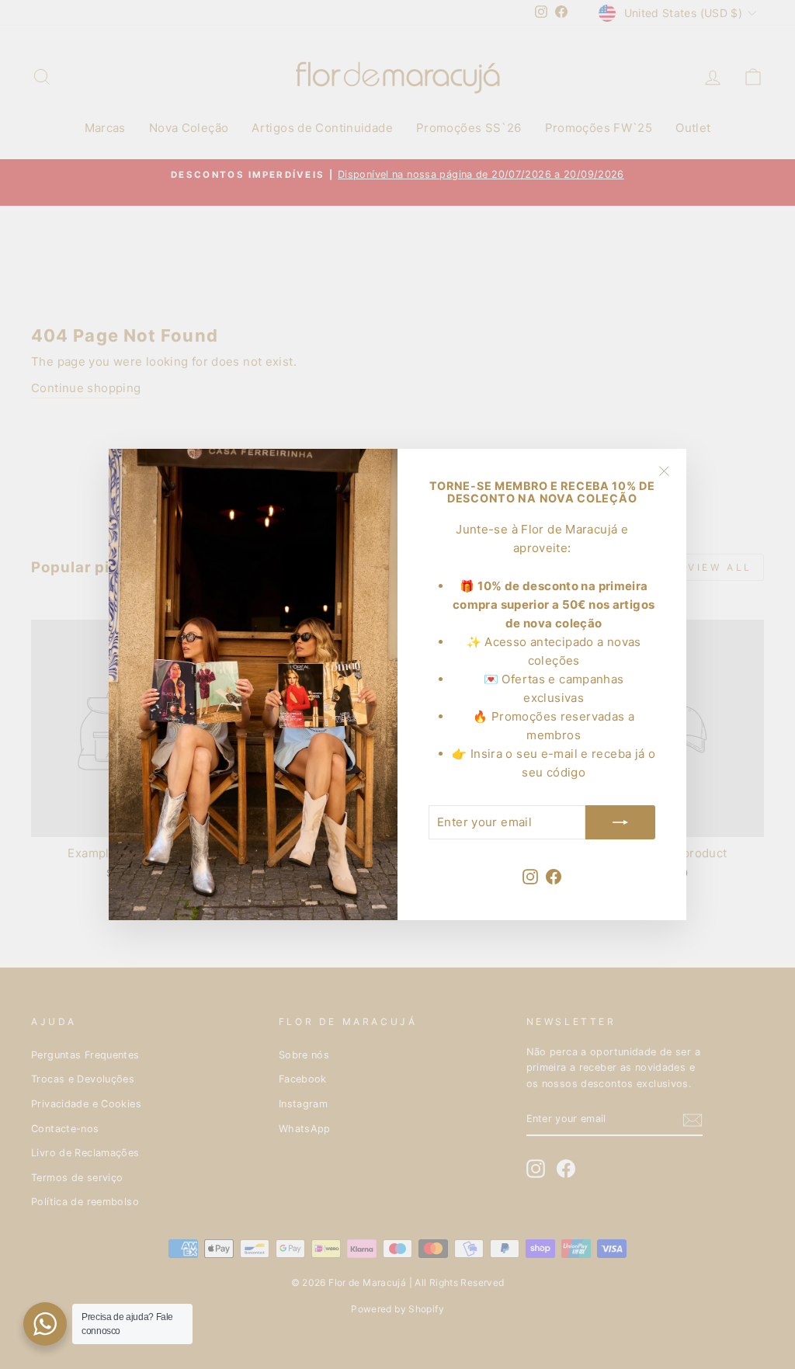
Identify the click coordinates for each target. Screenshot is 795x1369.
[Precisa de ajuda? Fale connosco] (45, 1324)
